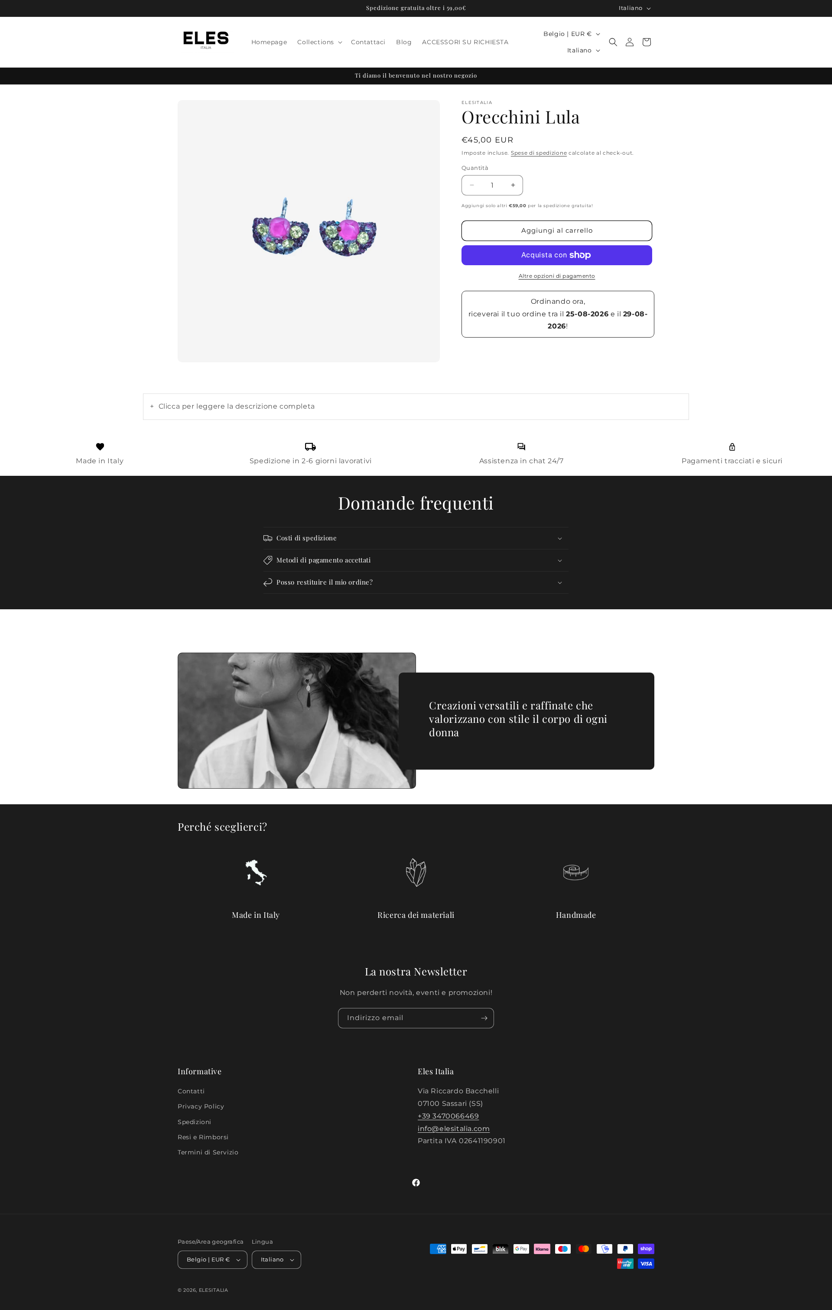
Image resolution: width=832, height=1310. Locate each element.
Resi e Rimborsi (203, 1137)
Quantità (475, 167)
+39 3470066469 (448, 1116)
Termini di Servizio (208, 1152)
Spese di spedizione (539, 153)
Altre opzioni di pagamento (557, 276)
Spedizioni (194, 1122)
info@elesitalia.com (454, 1129)
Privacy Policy (201, 1106)
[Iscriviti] (484, 1018)
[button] (319, 42)
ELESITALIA (213, 1290)
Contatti (191, 1091)
